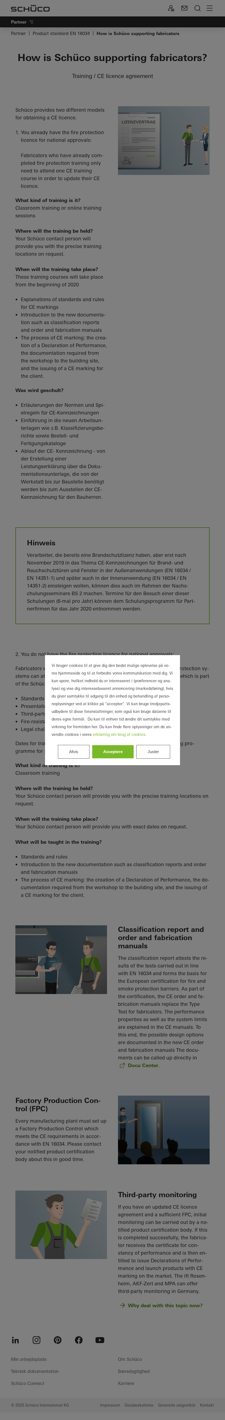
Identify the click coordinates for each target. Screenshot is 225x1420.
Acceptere (113, 751)
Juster (153, 751)
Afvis (73, 751)
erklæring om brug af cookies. (120, 734)
